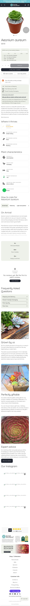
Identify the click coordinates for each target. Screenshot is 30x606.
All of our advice (7, 460)
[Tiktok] (17, 594)
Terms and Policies (15, 604)
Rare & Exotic (15, 559)
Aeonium (15, 565)
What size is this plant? (8, 94)
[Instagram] (12, 594)
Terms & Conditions (15, 587)
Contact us (15, 579)
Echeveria (15, 567)
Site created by (12, 596)
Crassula (15, 570)
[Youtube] (15, 594)
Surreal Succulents (15, 601)
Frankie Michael (18, 596)
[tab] (5, 206)
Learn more (7, 82)
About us (15, 582)
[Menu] (1, 5)
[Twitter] (20, 594)
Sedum (15, 572)
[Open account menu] (25, 5)
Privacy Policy (15, 585)
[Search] (4, 5)
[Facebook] (10, 594)
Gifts (15, 562)
